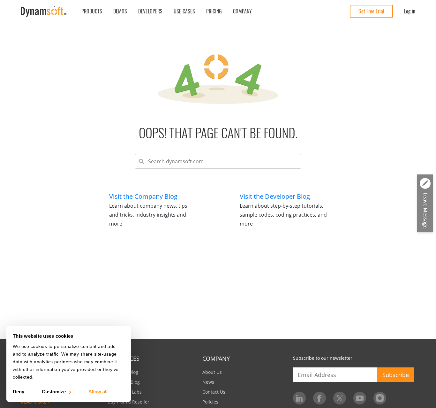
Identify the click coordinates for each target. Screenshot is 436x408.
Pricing (214, 11)
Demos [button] (120, 11)
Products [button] (91, 11)
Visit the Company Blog (143, 196)
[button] (425, 203)
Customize (54, 391)
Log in (409, 11)
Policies (210, 402)
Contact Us (213, 392)
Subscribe (395, 375)
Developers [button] (150, 11)
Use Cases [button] (184, 11)
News (208, 382)
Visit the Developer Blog (275, 196)
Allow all (98, 391)
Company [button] (242, 11)
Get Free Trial (371, 11)
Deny (18, 391)
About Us (212, 372)
